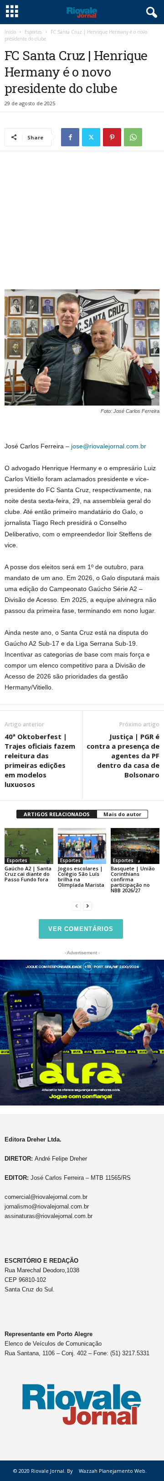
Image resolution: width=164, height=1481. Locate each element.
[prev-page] (76, 905)
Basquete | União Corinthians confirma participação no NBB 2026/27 (133, 879)
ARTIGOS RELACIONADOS (57, 814)
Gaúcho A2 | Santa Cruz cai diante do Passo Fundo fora (28, 874)
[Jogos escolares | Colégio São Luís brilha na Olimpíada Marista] (82, 846)
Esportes (33, 32)
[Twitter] (91, 137)
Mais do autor (122, 814)
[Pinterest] (112, 137)
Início (10, 32)
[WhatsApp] (133, 137)
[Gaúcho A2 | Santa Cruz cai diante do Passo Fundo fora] (29, 846)
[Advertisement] (82, 222)
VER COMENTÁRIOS (80, 929)
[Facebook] (70, 137)
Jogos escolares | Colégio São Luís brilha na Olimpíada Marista (81, 876)
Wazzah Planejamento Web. (113, 1470)
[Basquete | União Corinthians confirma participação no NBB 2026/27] (135, 846)
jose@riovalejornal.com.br (108, 446)
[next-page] (87, 905)
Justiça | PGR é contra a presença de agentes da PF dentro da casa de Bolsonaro (123, 755)
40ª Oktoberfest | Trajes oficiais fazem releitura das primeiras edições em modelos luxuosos (40, 760)
